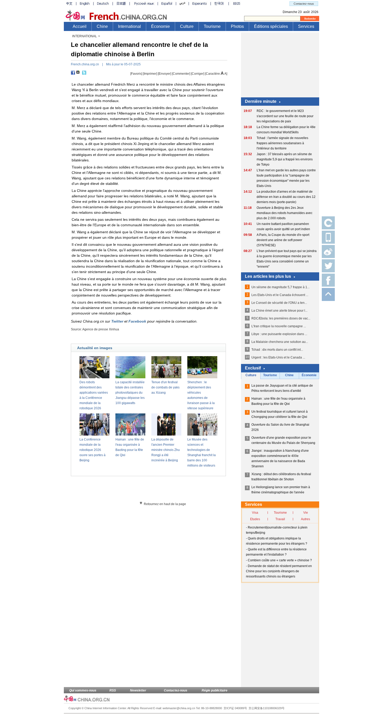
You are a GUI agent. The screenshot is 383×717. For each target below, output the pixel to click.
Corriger (197, 74)
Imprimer (150, 74)
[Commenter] (181, 74)
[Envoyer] (164, 74)
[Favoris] (136, 74)
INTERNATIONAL (84, 36)
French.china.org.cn (85, 64)
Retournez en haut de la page (165, 504)
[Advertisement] (158, 490)
